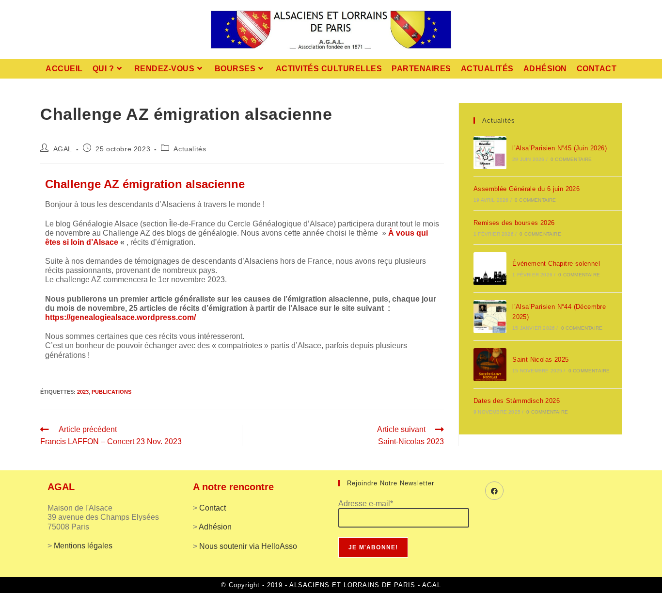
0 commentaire (571, 159)
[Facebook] (494, 490)
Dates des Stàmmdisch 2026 (516, 400)
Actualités (189, 149)
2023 (83, 392)
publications (111, 392)
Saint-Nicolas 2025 (540, 359)
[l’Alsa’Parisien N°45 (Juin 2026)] (489, 152)
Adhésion (215, 527)
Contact (212, 508)
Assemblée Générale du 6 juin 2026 (526, 188)
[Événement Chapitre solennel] (489, 268)
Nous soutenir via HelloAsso (248, 546)
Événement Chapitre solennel (556, 263)
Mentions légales (83, 546)
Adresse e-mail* (365, 503)
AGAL (62, 149)
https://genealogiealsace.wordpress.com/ (120, 317)
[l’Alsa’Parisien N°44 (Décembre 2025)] (489, 316)
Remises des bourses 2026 (514, 222)
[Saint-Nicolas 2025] (489, 364)
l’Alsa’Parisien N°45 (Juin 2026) (559, 148)
